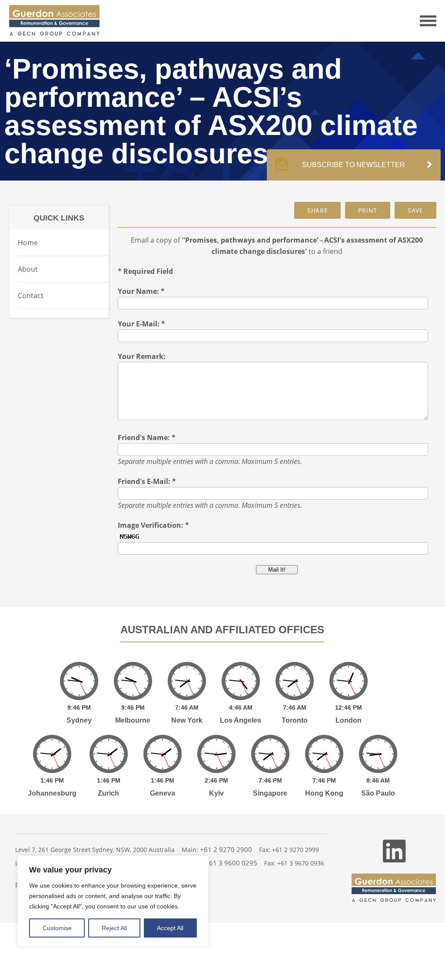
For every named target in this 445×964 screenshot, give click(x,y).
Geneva (162, 793)
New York (187, 720)
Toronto (295, 720)
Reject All (114, 928)
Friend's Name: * (147, 437)
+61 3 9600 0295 (231, 863)
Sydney (79, 720)
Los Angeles (240, 720)
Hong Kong (324, 793)
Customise (57, 928)
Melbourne (132, 720)
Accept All (170, 928)
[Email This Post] (317, 210)
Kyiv (216, 793)
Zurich (108, 793)
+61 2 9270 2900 (226, 849)
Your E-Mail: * (141, 324)
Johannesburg (52, 793)
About (28, 269)
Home (28, 242)
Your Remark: (142, 356)
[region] (113, 901)
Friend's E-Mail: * (147, 481)
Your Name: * (141, 291)
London (348, 720)
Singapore (270, 793)
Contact (30, 295)
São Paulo (378, 793)
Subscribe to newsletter (353, 164)
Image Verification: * (153, 525)
